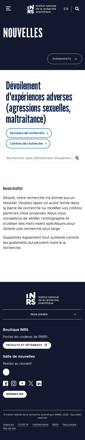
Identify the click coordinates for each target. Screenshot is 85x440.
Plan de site (9, 428)
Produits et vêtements (24, 345)
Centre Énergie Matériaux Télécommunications (33, 76)
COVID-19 (23, 425)
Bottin (55, 425)
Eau (19, 70)
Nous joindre (39, 314)
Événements (61, 59)
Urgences (8, 425)
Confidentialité (40, 425)
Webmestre (15, 394)
